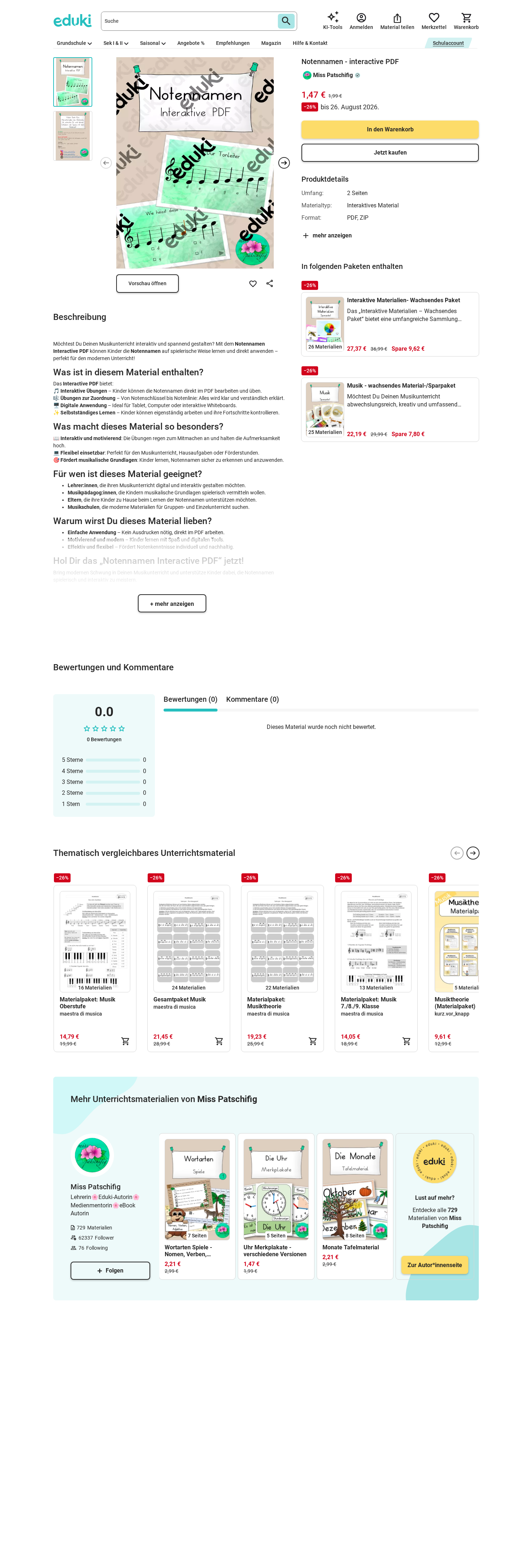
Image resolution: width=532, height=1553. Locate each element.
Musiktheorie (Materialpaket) (455, 1003)
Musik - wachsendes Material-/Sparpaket (401, 385)
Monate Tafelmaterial (350, 1247)
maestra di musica (81, 1014)
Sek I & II (113, 43)
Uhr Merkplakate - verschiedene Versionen (275, 1251)
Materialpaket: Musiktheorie (266, 1003)
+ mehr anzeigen (172, 603)
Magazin (271, 43)
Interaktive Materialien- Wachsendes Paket (403, 300)
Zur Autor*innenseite (435, 1265)
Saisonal (150, 43)
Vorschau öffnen (147, 283)
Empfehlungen (233, 43)
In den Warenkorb (390, 129)
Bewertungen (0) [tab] (191, 699)
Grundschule (71, 43)
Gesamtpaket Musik (179, 999)
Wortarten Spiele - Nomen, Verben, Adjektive (188, 1251)
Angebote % (190, 43)
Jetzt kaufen (390, 152)
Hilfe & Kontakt (310, 43)
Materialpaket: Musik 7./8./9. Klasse (369, 1003)
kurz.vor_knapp (452, 1014)
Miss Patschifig (333, 75)
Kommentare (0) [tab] (252, 699)
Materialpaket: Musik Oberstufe (87, 1003)
